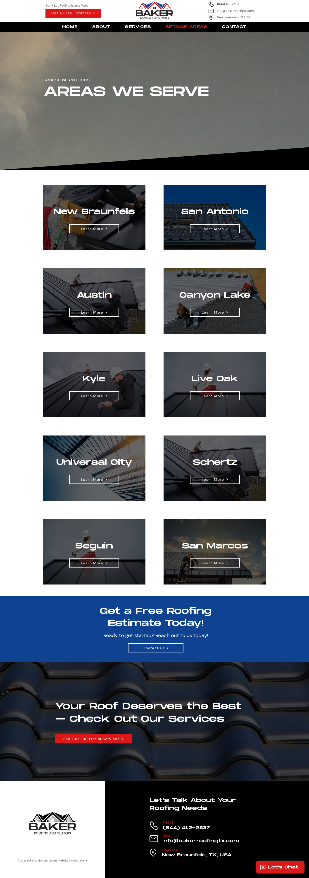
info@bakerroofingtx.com (235, 11)
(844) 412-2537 (228, 4)
